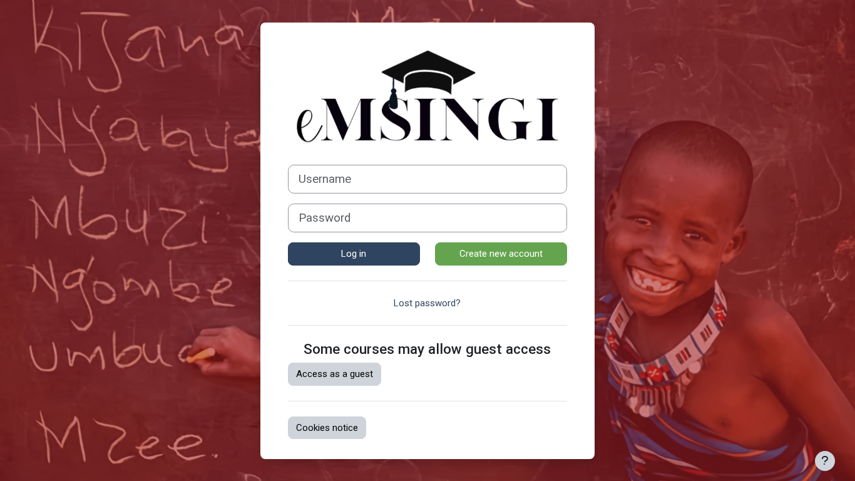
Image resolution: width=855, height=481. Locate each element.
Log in (353, 253)
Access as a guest (334, 374)
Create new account (501, 253)
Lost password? (427, 303)
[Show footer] (825, 461)
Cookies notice (327, 427)
